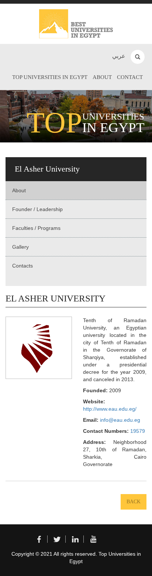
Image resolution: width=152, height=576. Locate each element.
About (102, 77)
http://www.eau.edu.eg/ (110, 409)
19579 (137, 431)
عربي (118, 56)
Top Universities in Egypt (49, 77)
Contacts (22, 266)
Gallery (20, 247)
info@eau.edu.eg (120, 420)
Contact (130, 77)
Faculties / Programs (36, 228)
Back (134, 501)
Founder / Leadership (37, 209)
